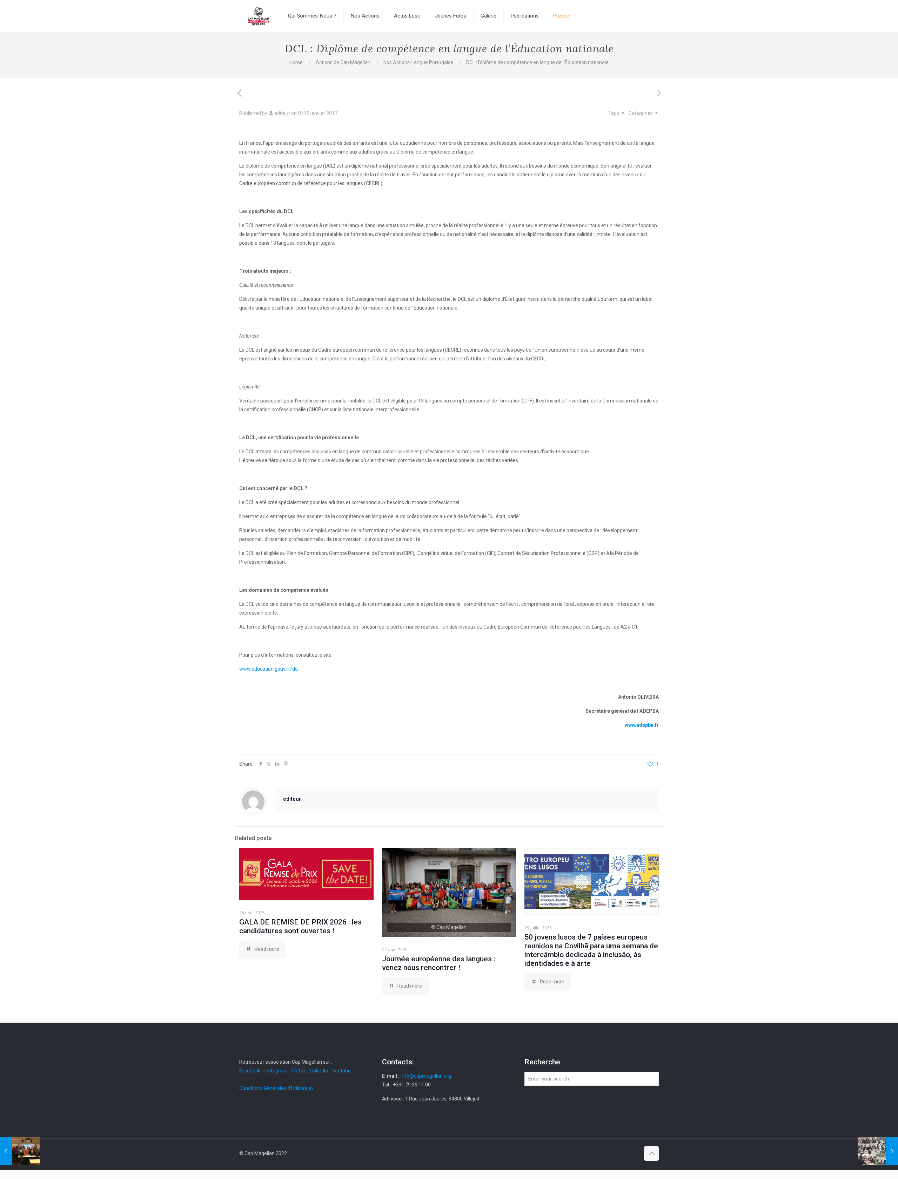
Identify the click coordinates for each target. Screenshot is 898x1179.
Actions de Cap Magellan (343, 62)
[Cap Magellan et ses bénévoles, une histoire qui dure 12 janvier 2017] (878, 1151)
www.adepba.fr (642, 725)
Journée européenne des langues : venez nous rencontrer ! (438, 963)
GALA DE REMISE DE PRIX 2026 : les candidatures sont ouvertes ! (300, 926)
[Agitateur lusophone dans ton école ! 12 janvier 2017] (20, 1151)
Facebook (250, 1070)
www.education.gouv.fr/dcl (269, 669)
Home (296, 62)
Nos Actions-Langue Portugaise (418, 62)
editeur (282, 113)
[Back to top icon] (651, 1153)
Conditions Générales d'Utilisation (276, 1088)
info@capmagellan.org (426, 1076)
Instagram (275, 1070)
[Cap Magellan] (258, 16)
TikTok (298, 1070)
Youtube (341, 1070)
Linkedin (319, 1070)
